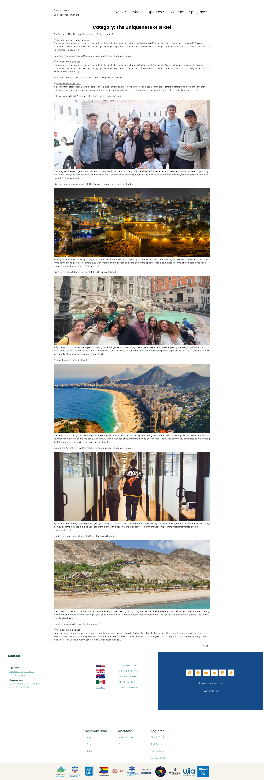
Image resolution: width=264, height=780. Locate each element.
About (138, 11)
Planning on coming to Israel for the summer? (77, 624)
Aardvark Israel (61, 10)
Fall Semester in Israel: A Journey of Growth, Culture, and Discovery (88, 96)
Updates (155, 11)
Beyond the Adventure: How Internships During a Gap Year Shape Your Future (92, 447)
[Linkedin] (222, 673)
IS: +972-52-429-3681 (129, 687)
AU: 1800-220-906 (128, 676)
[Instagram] (198, 673)
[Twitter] (214, 673)
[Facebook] (189, 673)
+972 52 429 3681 (210, 691)
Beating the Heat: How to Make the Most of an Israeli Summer (85, 536)
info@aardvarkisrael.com (210, 683)
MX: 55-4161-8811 (127, 682)
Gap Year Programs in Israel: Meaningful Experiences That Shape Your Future (92, 55)
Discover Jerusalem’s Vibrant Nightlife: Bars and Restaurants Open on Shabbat (94, 184)
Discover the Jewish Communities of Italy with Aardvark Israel (85, 272)
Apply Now (198, 11)
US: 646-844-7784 (127, 665)
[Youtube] (206, 673)
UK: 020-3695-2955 (128, 671)
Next (206, 645)
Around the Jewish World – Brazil (70, 360)
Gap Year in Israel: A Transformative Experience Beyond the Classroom (89, 77)
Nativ (119, 11)
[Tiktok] (231, 673)
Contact (177, 11)
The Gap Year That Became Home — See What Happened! (83, 34)
